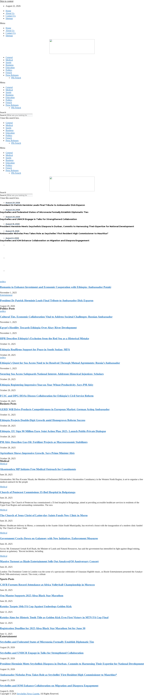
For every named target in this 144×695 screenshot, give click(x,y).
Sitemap (9, 18)
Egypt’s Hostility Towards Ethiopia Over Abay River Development (38, 327)
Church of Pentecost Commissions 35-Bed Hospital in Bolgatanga (37, 492)
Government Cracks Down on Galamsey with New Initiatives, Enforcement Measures (49, 538)
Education (10, 67)
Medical (9, 60)
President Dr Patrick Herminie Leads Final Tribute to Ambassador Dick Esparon (46, 300)
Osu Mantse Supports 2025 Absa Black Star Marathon (31, 595)
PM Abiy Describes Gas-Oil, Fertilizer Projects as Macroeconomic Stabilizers (43, 442)
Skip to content (6, 1)
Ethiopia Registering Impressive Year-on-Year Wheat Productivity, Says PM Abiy (46, 384)
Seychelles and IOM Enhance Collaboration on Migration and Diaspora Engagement (49, 685)
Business (10, 65)
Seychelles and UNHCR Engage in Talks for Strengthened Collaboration (42, 652)
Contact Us (11, 16)
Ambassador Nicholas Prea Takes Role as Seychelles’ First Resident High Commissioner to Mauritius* (58, 674)
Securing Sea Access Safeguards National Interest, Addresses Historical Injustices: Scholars (52, 373)
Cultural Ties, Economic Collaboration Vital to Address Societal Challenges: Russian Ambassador (56, 316)
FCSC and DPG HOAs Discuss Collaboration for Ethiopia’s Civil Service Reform (47, 395)
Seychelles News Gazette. (28, 693)
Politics (9, 70)
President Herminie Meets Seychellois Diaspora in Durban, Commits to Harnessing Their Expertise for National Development (72, 663)
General (9, 57)
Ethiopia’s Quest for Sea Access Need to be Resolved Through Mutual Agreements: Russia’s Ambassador (60, 362)
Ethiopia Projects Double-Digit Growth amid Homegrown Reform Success (42, 420)
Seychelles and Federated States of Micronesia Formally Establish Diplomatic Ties (47, 641)
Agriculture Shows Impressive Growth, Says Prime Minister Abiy (37, 453)
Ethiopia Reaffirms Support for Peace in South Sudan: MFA (35, 349)
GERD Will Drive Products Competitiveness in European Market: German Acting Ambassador (55, 409)
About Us (10, 13)
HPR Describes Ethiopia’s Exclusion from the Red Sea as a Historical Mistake (44, 338)
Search (3, 115)
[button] (72, 23)
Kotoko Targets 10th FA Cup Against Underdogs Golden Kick (36, 606)
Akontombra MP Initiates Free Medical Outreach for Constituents (38, 469)
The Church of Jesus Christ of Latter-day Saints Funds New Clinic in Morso (44, 515)
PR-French (16, 78)
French (9, 72)
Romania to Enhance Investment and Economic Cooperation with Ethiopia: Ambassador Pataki (55, 287)
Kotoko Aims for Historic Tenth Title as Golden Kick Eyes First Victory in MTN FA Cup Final (54, 617)
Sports (8, 62)
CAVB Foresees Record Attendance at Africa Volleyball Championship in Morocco (47, 584)
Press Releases (12, 75)
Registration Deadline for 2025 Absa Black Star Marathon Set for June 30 (42, 628)
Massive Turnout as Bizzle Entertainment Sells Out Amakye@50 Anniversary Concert (49, 561)
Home (8, 11)
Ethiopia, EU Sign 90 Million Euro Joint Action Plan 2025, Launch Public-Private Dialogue (53, 431)
